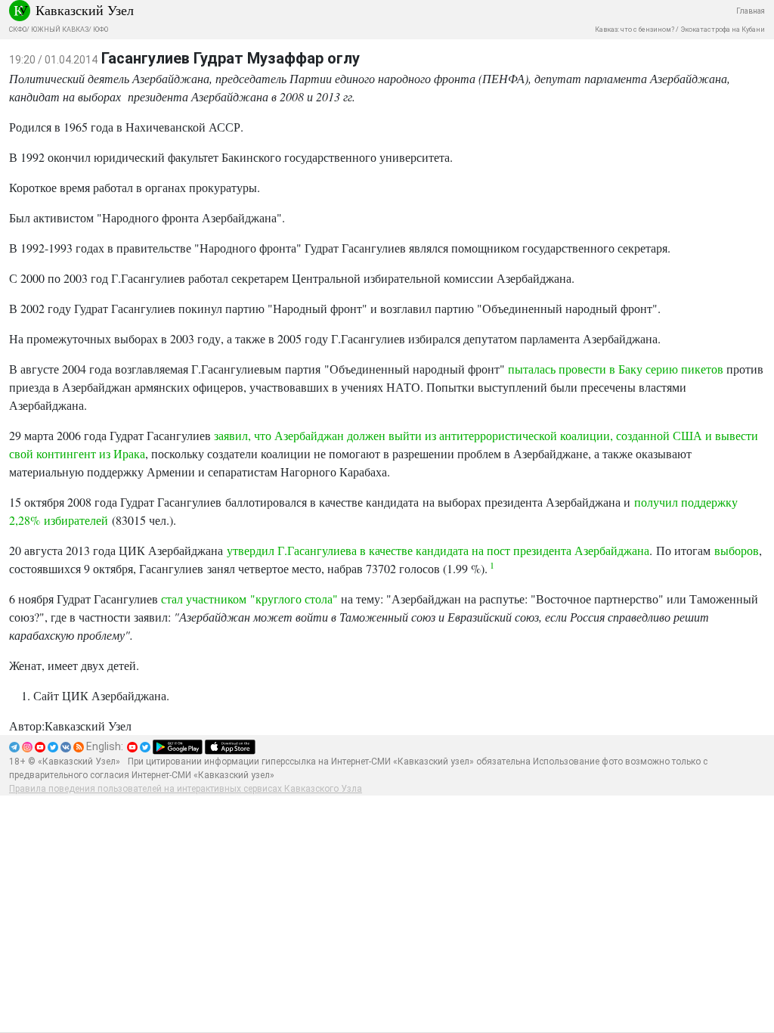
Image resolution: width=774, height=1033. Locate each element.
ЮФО (100, 29)
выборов (736, 550)
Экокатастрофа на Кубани (722, 29)
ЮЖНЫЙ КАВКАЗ (59, 29)
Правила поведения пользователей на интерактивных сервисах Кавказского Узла (185, 788)
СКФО (17, 29)
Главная (750, 11)
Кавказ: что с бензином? (634, 29)
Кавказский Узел (85, 10)
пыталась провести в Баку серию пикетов (615, 369)
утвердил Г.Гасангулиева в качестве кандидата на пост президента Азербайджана (438, 550)
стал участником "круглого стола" (249, 598)
